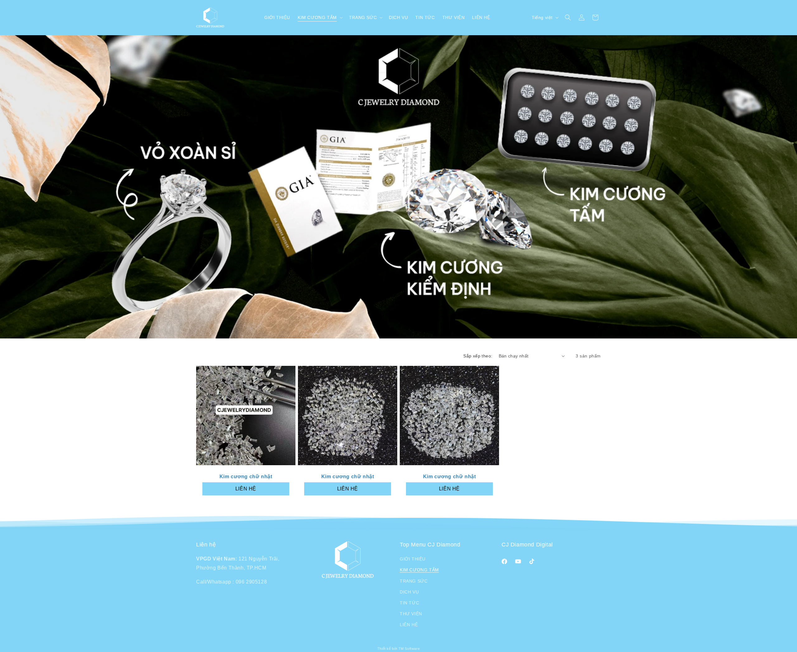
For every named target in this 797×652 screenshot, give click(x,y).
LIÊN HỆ (245, 488)
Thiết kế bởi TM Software (398, 648)
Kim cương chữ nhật (245, 476)
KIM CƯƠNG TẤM (419, 569)
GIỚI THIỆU (413, 558)
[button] (319, 17)
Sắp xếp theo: (477, 355)
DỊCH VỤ (409, 591)
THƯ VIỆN (411, 613)
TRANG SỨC (413, 581)
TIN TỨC (409, 602)
